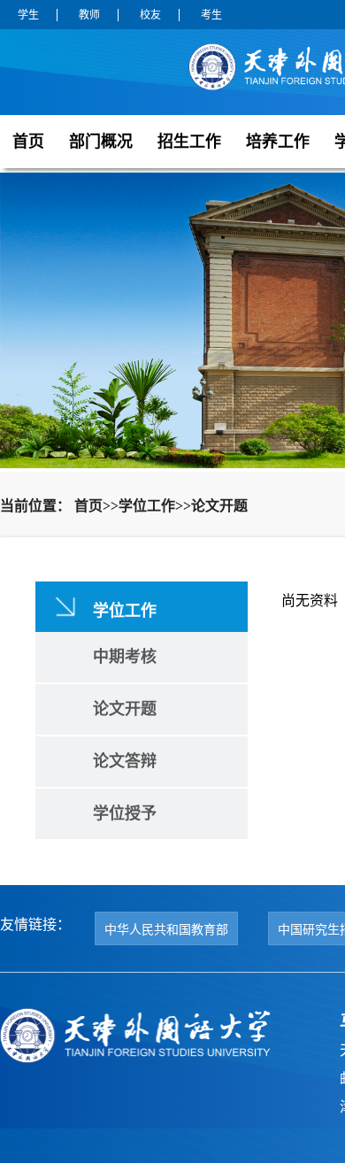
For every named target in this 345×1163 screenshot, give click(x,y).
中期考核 (125, 657)
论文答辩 (125, 761)
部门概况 (101, 141)
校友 (150, 15)
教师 (89, 15)
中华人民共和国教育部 (166, 929)
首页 (28, 141)
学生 (28, 15)
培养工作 (278, 141)
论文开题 (125, 709)
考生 (211, 15)
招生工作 (189, 141)
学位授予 (125, 813)
